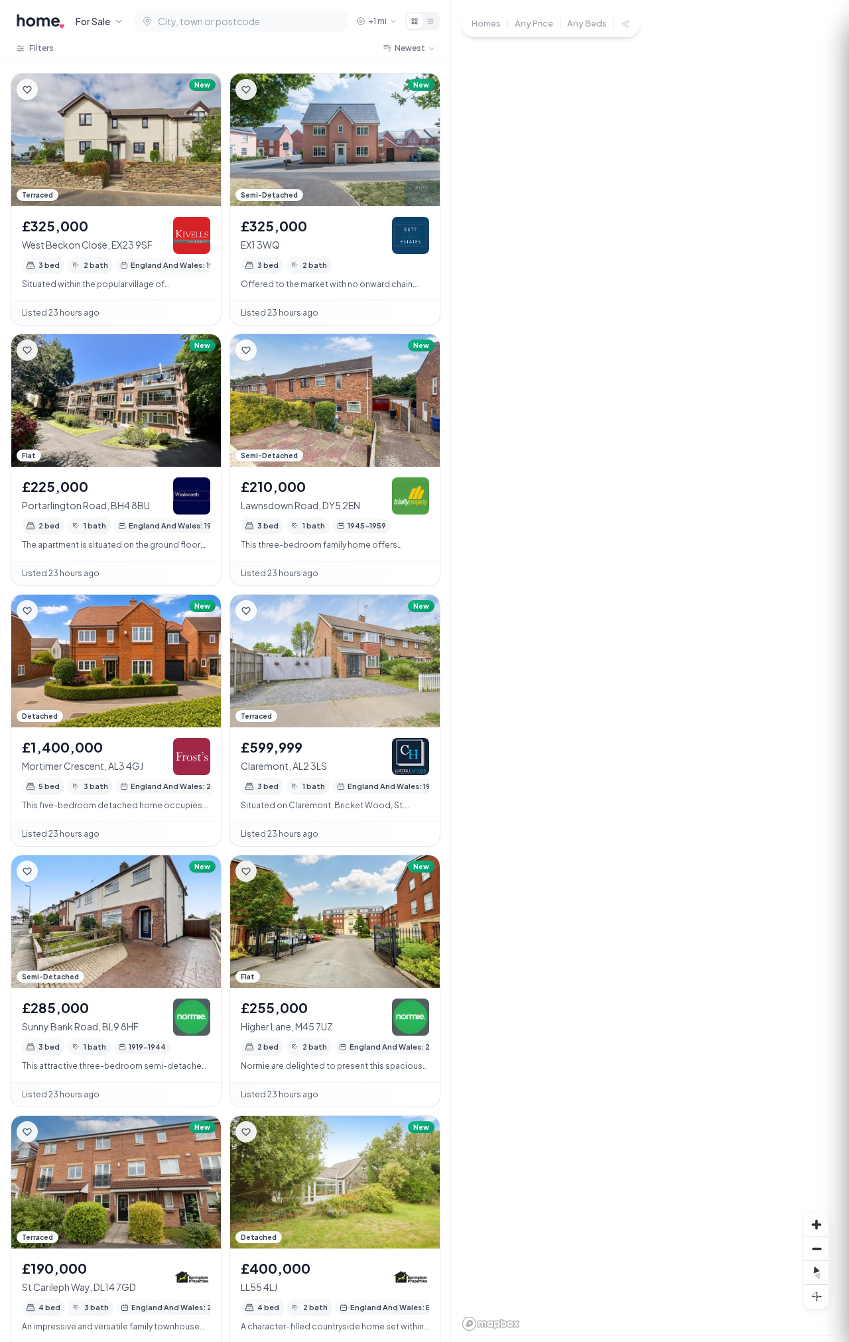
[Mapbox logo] (491, 1323)
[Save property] (27, 89)
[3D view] (816, 1296)
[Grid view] (415, 21)
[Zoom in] (816, 1225)
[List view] (430, 21)
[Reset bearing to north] (816, 1272)
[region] (650, 671)
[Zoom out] (816, 1248)
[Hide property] (53, 89)
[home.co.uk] (40, 21)
